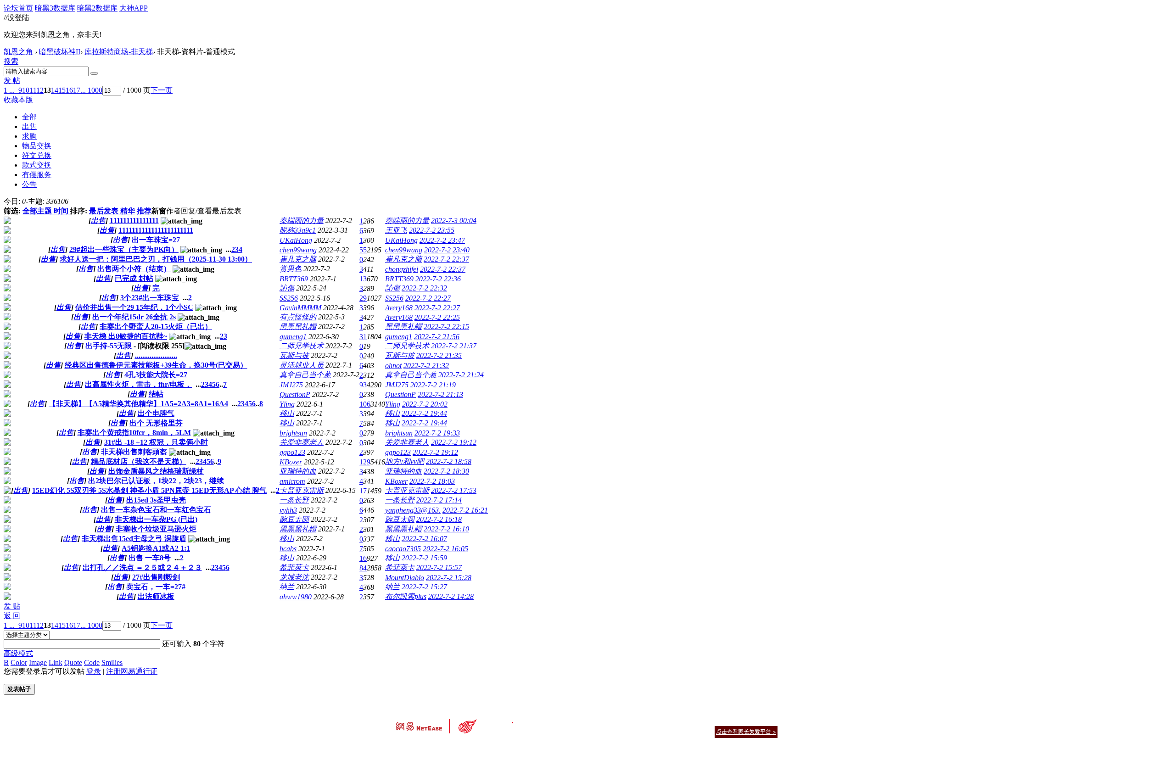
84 (363, 568)
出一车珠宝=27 (156, 240)
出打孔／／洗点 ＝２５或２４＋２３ (142, 567)
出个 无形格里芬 (156, 423)
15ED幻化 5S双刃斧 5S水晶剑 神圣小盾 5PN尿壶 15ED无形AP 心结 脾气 (149, 490)
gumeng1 (293, 337)
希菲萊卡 (294, 567)
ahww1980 (296, 597)
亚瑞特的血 (298, 471)
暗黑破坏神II (59, 52)
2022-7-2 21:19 (433, 385)
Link (55, 662)
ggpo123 (292, 452)
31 (363, 337)
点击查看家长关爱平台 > (746, 731)
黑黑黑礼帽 (298, 326)
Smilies (112, 662)
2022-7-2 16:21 (465, 510)
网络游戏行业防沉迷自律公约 (652, 731)
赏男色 (291, 269)
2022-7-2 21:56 (436, 337)
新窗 (158, 211)
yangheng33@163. (413, 510)
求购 (29, 136)
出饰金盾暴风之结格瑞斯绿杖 (156, 471)
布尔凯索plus (405, 596)
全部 (29, 117)
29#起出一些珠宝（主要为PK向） (124, 249)
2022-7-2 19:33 (437, 433)
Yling (287, 404)
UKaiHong (296, 240)
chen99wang (298, 250)
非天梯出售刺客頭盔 (134, 452)
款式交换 (36, 165)
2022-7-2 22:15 (446, 326)
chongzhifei (401, 269)
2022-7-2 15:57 (439, 567)
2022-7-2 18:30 (446, 471)
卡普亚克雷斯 (302, 490)
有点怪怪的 (298, 317)
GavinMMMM (300, 308)
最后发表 (103, 211)
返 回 (12, 616)
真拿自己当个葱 (305, 375)
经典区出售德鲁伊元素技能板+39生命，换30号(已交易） (156, 365)
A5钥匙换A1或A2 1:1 (156, 548)
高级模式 (18, 653)
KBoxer (291, 462)
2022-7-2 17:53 (453, 490)
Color (19, 662)
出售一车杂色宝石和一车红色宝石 (156, 510)
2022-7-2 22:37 (446, 259)
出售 (29, 126)
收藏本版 (18, 100)
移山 (287, 413)
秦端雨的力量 (302, 220)
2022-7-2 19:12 (453, 442)
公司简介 (546, 720)
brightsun (293, 433)
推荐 (144, 211)
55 (363, 250)
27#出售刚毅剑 (156, 577)
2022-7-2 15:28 (448, 577)
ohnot (393, 365)
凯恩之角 (18, 52)
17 (76, 90)
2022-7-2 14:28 (451, 596)
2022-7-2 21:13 (440, 394)
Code (92, 662)
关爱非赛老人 (302, 442)
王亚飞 (396, 230)
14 (54, 90)
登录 (93, 671)
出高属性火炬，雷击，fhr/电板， (138, 384)
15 (62, 90)
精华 (127, 211)
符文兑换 (36, 155)
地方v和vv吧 (404, 461)
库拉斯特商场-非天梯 (118, 52)
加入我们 (766, 720)
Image (38, 662)
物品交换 (36, 146)
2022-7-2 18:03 (432, 481)
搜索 (11, 61)
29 (363, 298)
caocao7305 (403, 549)
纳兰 (287, 587)
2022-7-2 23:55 (431, 230)
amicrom (292, 481)
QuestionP (295, 394)
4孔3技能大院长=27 (155, 375)
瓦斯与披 (294, 355)
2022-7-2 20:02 (425, 404)
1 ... (9, 90)
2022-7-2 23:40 (447, 250)
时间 (61, 211)
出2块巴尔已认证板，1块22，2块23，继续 (156, 481)
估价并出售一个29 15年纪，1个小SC (134, 307)
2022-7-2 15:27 (424, 587)
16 (69, 90)
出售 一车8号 (150, 558)
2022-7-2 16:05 (445, 549)
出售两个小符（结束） (134, 269)
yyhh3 (288, 510)
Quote (73, 662)
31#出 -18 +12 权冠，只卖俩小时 (156, 442)
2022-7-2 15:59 (424, 558)
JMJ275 (291, 385)
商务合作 (739, 720)
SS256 (289, 298)
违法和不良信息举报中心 (426, 747)
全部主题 (37, 211)
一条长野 (294, 500)
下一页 (162, 90)
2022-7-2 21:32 (426, 365)
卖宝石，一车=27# (155, 587)
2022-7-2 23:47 (442, 240)
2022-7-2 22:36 (438, 279)
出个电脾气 (156, 413)
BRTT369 (294, 279)
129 (364, 462)
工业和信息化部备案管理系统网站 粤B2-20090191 (523, 747)
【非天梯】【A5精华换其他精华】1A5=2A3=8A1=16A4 (138, 404)
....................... (156, 355)
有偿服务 (36, 175)
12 (40, 90)
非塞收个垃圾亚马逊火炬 (156, 529)
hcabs (288, 549)
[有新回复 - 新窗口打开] (7, 221)
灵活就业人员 (302, 365)
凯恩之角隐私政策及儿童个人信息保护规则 (643, 720)
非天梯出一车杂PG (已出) (156, 519)
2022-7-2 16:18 (439, 519)
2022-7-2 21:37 (453, 346)
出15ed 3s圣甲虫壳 (156, 500)
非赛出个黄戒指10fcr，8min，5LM (134, 432)
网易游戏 (711, 720)
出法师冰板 (156, 596)
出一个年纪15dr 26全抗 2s (134, 317)
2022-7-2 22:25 (437, 317)
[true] (94, 73)
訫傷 (287, 288)
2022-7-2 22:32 (424, 288)
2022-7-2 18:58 (448, 461)
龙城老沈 (294, 577)
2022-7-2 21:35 (439, 355)
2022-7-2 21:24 (461, 375)
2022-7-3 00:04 (453, 220)
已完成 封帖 (134, 278)
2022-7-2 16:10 (446, 529)
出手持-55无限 (108, 346)
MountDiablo (404, 577)
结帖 (156, 394)
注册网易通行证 (131, 671)
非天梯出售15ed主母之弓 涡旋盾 (134, 538)
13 (363, 279)
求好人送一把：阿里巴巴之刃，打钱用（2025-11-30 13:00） (156, 259)
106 (364, 404)
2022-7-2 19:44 (424, 413)
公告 (29, 184)
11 (32, 90)
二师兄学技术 (302, 346)
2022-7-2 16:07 (424, 538)
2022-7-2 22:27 (428, 298)
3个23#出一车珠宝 (149, 298)
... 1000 (91, 90)
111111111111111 (134, 220)
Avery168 (399, 308)
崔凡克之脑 (298, 259)
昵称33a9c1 (298, 230)
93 (363, 385)
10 (25, 90)
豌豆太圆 (294, 519)
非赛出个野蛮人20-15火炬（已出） (156, 326)
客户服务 (574, 720)
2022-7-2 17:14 (439, 500)
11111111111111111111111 (155, 230)
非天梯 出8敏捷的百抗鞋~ (125, 336)
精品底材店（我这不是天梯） (138, 461)
